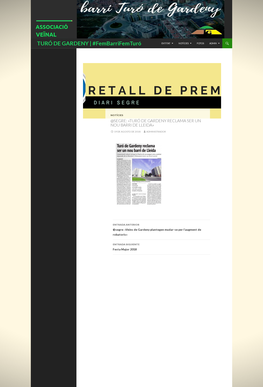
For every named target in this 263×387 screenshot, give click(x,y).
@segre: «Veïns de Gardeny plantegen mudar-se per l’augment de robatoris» (157, 229)
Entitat (165, 43)
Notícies (184, 43)
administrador (156, 131)
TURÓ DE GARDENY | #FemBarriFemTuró (89, 43)
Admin (213, 43)
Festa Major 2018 (126, 247)
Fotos (200, 43)
